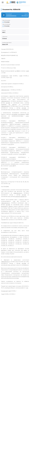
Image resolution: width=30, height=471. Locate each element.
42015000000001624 (11, 15)
